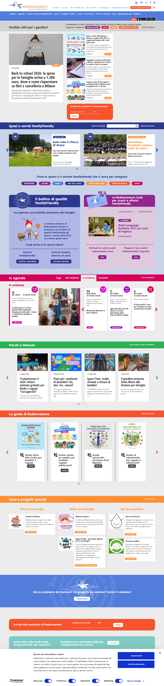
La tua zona (89, 14)
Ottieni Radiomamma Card (141, 7)
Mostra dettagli (134, 681)
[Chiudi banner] (160, 653)
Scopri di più (30, 532)
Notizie (13, 14)
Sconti (80, 14)
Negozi (57, 183)
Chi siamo (56, 8)
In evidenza (125, 220)
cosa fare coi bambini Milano (117, 24)
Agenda (21, 14)
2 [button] (80, 169)
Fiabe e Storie (16, 322)
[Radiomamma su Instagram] (146, 1)
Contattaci (82, 599)
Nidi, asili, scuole (59, 137)
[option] (44, 150)
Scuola (113, 27)
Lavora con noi (61, 261)
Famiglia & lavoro (92, 27)
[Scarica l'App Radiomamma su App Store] (141, 19)
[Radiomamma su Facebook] (150, 1)
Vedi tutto (149, 499)
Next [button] (157, 150)
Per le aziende (91, 8)
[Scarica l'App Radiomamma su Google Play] (150, 19)
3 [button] (83, 169)
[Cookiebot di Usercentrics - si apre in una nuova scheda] (16, 681)
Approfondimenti (125, 14)
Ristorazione (29, 183)
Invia (74, 116)
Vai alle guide (148, 414)
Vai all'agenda (147, 278)
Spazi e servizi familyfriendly (39, 14)
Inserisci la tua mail (81, 623)
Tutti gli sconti (126, 212)
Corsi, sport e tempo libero (136, 137)
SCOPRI (113, 643)
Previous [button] (7, 150)
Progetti (64, 14)
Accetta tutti (136, 656)
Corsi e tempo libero (97, 183)
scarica (31, 466)
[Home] (28, 5)
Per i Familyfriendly (77, 8)
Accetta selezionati (136, 664)
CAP (99, 623)
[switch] (72, 681)
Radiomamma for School (120, 8)
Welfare (136, 14)
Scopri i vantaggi (27, 261)
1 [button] (77, 169)
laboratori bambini (134, 24)
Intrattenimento (116, 327)
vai (102, 257)
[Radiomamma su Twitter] (154, 1)
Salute (105, 27)
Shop (114, 14)
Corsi (56, 14)
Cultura (45, 183)
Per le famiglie (104, 8)
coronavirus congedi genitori (95, 24)
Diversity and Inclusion (128, 27)
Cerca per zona (147, 126)
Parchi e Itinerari (103, 14)
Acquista (92, 565)
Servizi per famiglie (119, 183)
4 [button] (87, 169)
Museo (90, 327)
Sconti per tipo (145, 212)
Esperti (137, 183)
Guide (72, 14)
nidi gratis (81, 24)
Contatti (65, 8)
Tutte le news (148, 27)
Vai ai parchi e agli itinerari (142, 345)
